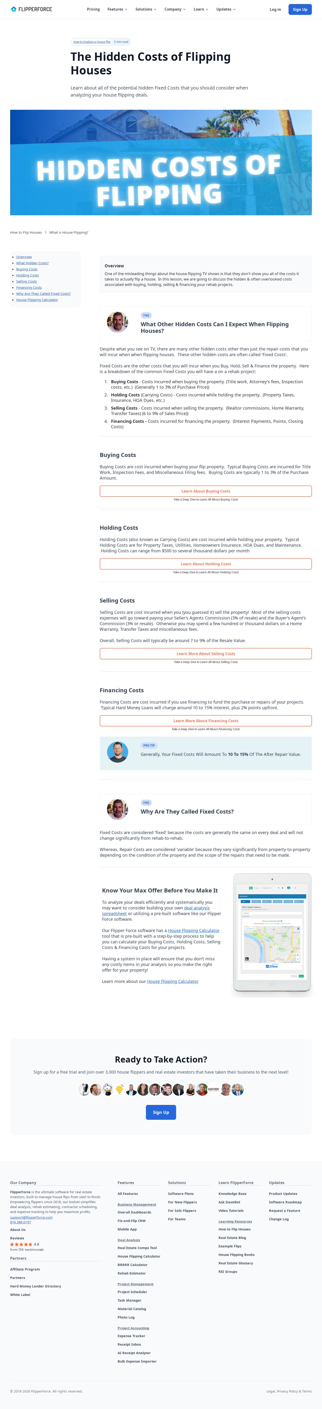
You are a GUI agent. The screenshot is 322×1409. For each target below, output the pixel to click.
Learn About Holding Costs (206, 563)
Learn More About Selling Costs (206, 653)
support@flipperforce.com (31, 1217)
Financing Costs (29, 287)
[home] (31, 9)
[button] (118, 9)
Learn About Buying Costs (206, 491)
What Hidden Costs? (32, 263)
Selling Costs (26, 281)
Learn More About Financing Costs (205, 720)
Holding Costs (27, 275)
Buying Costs (26, 269)
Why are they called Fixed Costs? (43, 293)
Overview (24, 256)
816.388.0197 (20, 1222)
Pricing (93, 9)
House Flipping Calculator (37, 299)
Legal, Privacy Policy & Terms (289, 1391)
